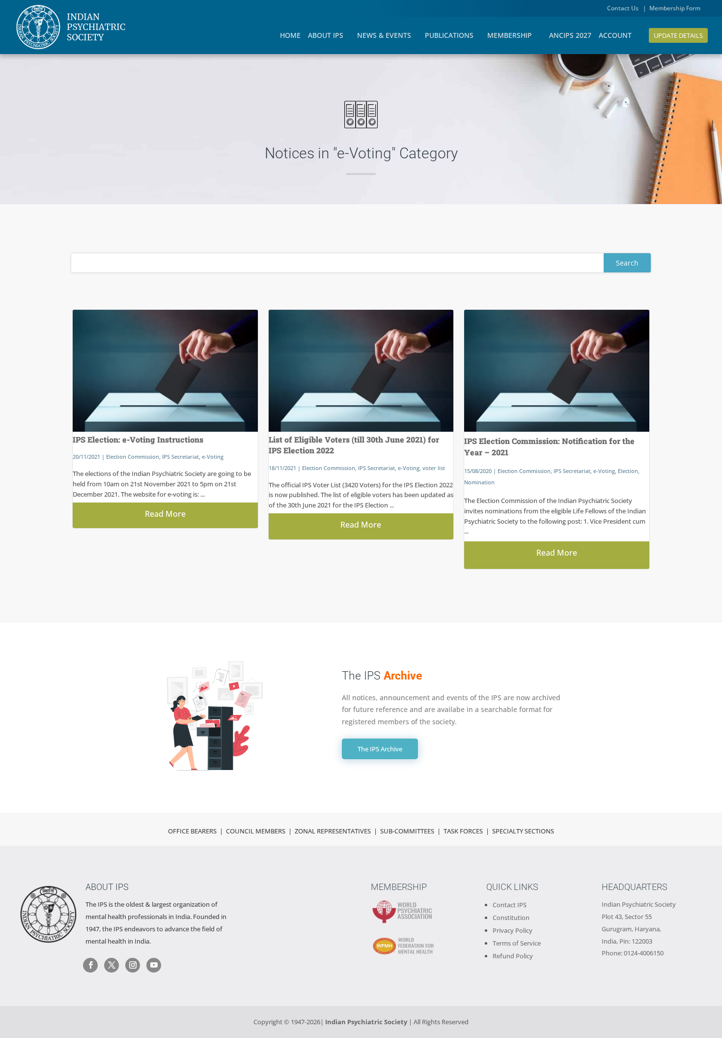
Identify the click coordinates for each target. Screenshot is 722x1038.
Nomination (479, 482)
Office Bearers (192, 831)
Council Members (255, 831)
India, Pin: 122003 (627, 941)
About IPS (107, 887)
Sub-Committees (407, 831)
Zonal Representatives (333, 831)
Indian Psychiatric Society (639, 904)
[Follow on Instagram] (132, 965)
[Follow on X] (111, 965)
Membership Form (674, 8)
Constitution (511, 917)
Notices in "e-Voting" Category (361, 153)
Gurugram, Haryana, (631, 928)
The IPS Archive (380, 748)
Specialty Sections (523, 831)
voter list (433, 468)
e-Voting (212, 456)
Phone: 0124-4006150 (633, 953)
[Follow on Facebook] (90, 965)
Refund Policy (513, 955)
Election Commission (132, 456)
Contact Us (623, 8)
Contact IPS (510, 904)
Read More (165, 513)
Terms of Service (517, 943)
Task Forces (464, 831)
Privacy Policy (512, 930)
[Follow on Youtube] (153, 965)
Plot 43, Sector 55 (627, 916)
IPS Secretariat (180, 456)
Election (628, 471)
